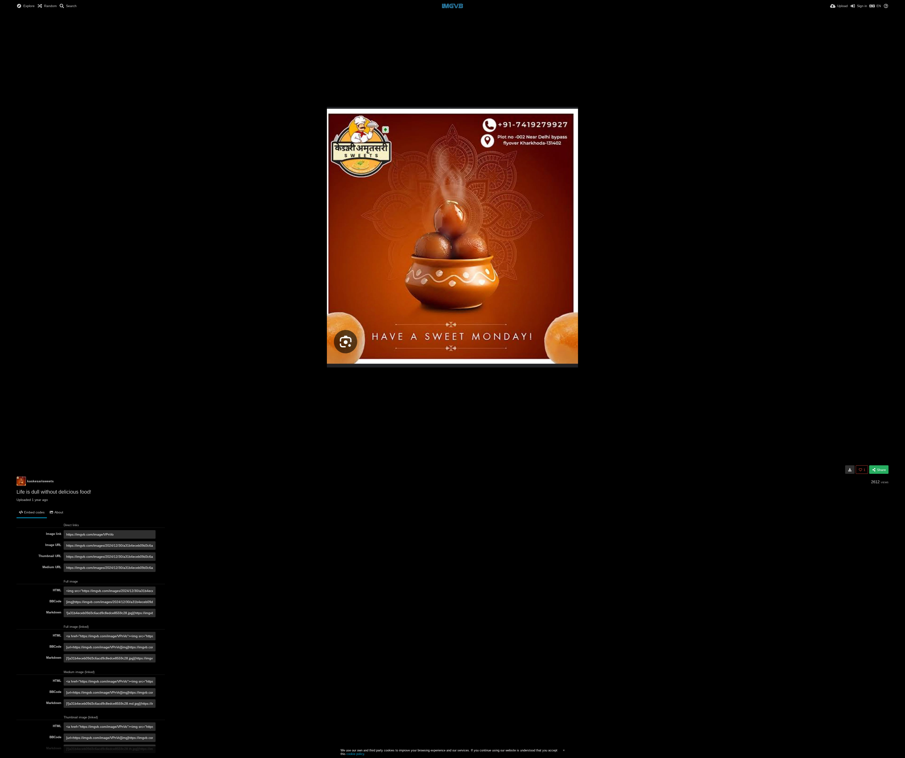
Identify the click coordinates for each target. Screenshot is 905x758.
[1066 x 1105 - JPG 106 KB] (850, 469)
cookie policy (355, 754)
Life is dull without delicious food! (53, 492)
